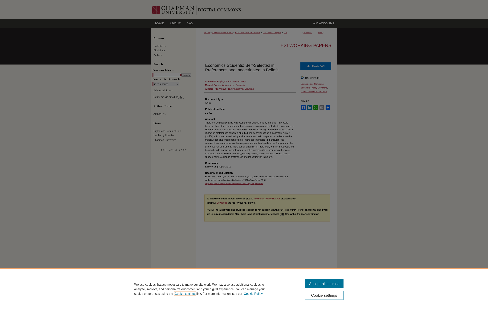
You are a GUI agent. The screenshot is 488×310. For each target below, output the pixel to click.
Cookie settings (185, 293)
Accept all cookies (324, 284)
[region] (244, 289)
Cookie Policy (253, 293)
